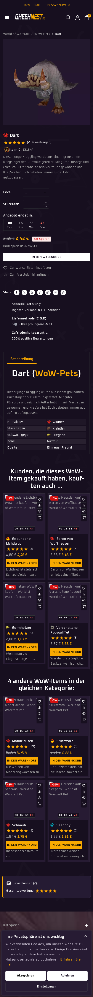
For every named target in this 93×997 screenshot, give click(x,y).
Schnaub (18, 825)
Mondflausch (22, 741)
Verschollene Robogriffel (64, 630)
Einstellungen (46, 986)
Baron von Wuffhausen (61, 541)
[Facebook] (16, 292)
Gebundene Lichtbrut (18, 541)
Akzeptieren (25, 975)
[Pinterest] (55, 292)
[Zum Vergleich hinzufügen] (40, 505)
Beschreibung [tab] (21, 359)
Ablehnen (67, 975)
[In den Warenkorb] (40, 517)
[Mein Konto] (77, 17)
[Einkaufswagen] (87, 17)
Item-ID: (15, 149)
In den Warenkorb (46, 257)
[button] (68, 17)
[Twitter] (24, 292)
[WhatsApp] (48, 292)
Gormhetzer (21, 627)
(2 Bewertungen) (39, 142)
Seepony (63, 825)
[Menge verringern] (46, 206)
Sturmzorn (64, 741)
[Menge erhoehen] (46, 202)
